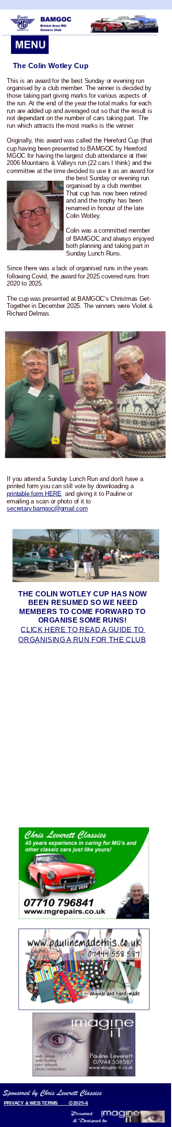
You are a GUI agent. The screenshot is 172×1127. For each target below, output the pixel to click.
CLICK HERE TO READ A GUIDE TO (83, 629)
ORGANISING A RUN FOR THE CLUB (82, 639)
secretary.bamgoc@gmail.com (47, 508)
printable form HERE (34, 493)
